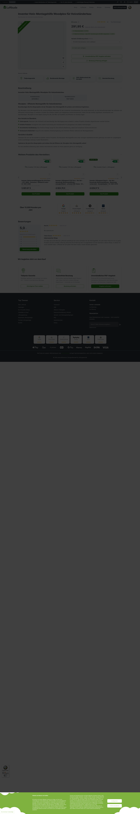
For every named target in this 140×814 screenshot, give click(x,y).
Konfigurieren (114, 801)
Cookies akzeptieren (114, 805)
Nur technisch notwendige (7, 811)
